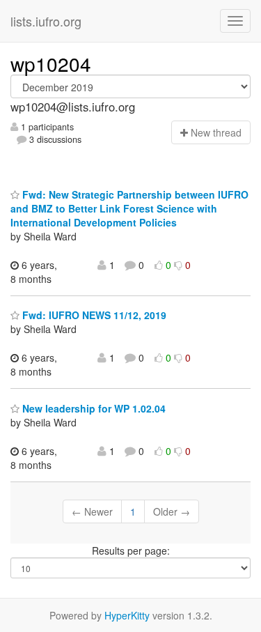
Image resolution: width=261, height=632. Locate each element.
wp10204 (50, 63)
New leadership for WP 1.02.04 (92, 408)
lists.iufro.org (45, 21)
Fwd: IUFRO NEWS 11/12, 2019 (92, 315)
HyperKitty (127, 615)
